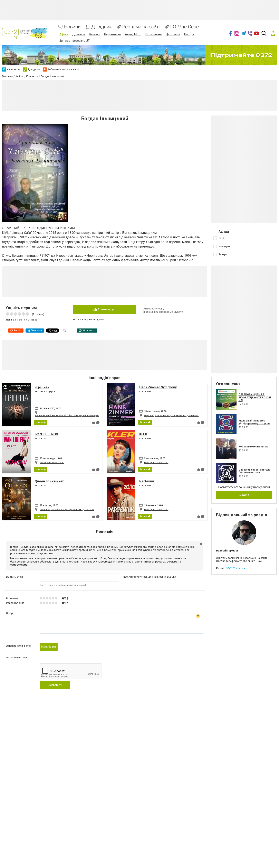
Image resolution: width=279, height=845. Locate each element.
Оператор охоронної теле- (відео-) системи (255, 471)
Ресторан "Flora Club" (52, 462)
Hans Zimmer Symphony (158, 387)
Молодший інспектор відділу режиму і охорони (254, 422)
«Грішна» (42, 387)
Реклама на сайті (141, 27)
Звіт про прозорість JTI (74, 40)
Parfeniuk (147, 481)
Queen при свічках (49, 481)
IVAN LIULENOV (46, 434)
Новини (72, 27)
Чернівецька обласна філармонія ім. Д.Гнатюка (171, 415)
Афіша (63, 34)
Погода (189, 34)
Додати (244, 494)
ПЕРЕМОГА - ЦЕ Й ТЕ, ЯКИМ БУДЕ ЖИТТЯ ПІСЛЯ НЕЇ (255, 397)
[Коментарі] (97, 422)
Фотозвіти (173, 34)
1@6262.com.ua (235, 568)
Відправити (55, 684)
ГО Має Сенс (184, 27)
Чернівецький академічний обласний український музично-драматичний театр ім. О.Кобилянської (91, 415)
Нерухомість (112, 34)
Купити (39, 422)
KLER (143, 434)
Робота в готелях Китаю (253, 446)
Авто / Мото (133, 34)
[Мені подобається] (93, 422)
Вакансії (94, 34)
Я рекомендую (106, 309)
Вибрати (50, 646)
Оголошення (153, 34)
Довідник (101, 27)
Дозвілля (78, 34)
